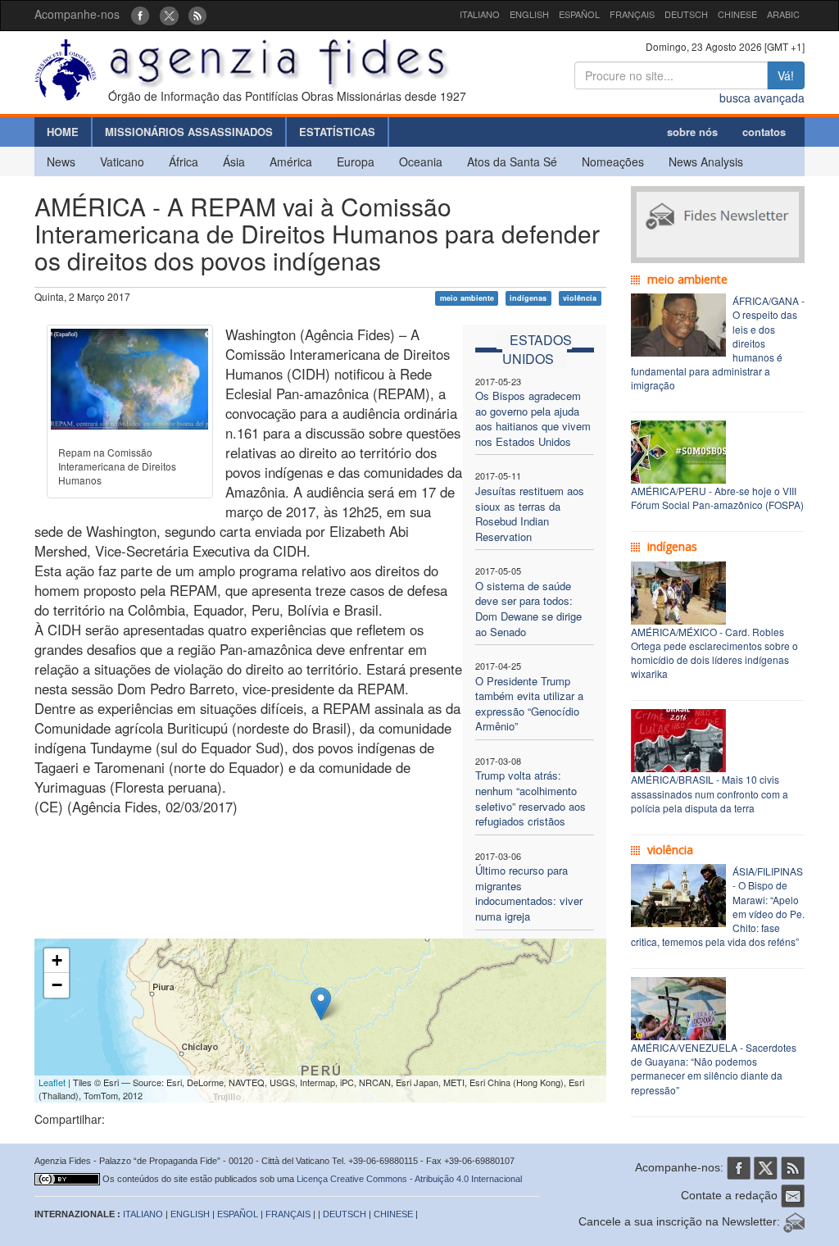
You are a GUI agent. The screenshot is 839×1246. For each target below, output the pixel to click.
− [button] (57, 985)
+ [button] (57, 960)
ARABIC (783, 13)
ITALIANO (480, 13)
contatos (764, 131)
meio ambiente (467, 298)
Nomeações (613, 161)
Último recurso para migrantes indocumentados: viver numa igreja (529, 893)
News (61, 161)
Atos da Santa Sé (512, 161)
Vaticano (122, 161)
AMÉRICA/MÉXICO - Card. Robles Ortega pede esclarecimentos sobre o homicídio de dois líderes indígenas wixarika (714, 652)
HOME (63, 131)
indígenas (528, 298)
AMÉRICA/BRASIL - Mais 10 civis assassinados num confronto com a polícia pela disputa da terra (709, 793)
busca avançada (762, 97)
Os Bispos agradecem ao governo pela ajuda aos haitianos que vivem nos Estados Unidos (533, 418)
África (183, 161)
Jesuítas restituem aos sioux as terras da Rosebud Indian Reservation (529, 513)
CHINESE (737, 13)
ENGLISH (529, 13)
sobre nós (692, 131)
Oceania (420, 161)
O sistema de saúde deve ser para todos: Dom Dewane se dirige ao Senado (528, 608)
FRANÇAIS (632, 13)
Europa (355, 161)
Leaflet (52, 1082)
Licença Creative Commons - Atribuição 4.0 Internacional (409, 1179)
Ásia (234, 161)
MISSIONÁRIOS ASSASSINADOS (189, 131)
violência (579, 298)
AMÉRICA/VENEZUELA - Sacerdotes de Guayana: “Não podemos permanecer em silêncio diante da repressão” (713, 1068)
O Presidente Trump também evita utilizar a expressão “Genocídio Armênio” (529, 703)
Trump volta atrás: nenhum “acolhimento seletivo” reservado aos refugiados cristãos (530, 798)
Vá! (786, 75)
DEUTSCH (686, 13)
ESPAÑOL (579, 13)
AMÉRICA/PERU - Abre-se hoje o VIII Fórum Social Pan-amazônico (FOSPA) (717, 498)
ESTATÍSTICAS (337, 131)
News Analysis (706, 161)
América (291, 161)
